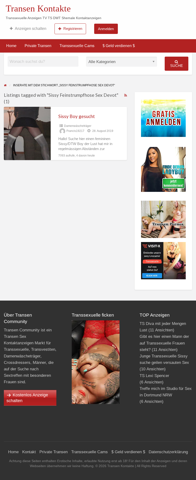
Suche (176, 66)
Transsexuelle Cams (77, 46)
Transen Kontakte (38, 8)
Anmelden (106, 29)
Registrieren (72, 29)
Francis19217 (75, 131)
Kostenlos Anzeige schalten (27, 398)
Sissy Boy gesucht (76, 116)
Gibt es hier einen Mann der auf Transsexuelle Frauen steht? (164, 343)
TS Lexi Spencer (154, 375)
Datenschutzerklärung (168, 452)
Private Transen (38, 46)
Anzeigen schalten (30, 29)
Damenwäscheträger (77, 126)
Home (11, 46)
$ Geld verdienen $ (119, 46)
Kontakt (29, 452)
